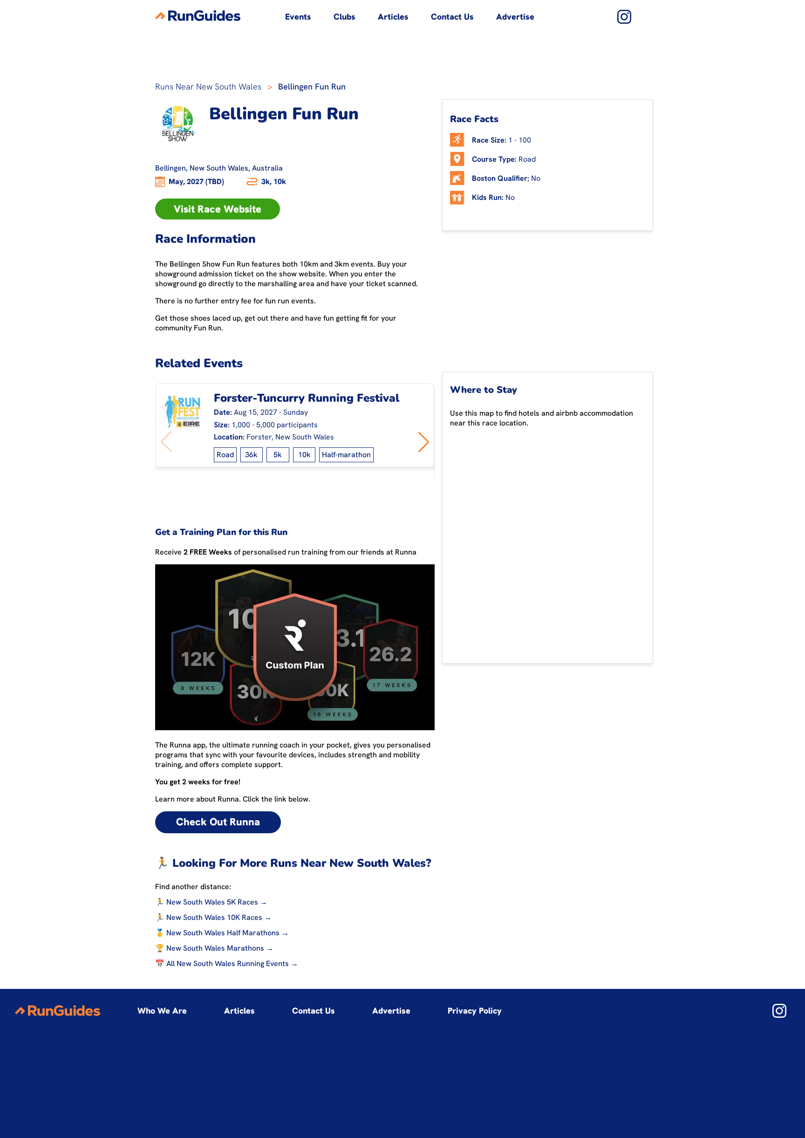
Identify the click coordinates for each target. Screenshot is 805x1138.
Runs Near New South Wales (208, 86)
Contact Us (452, 16)
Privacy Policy (475, 1010)
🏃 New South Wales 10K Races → (213, 917)
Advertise (515, 16)
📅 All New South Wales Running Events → (226, 963)
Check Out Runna (218, 822)
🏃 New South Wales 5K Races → (211, 902)
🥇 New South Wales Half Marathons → (222, 933)
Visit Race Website (217, 209)
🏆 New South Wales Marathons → (214, 948)
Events (298, 16)
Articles (393, 16)
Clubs (344, 16)
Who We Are (162, 1010)
